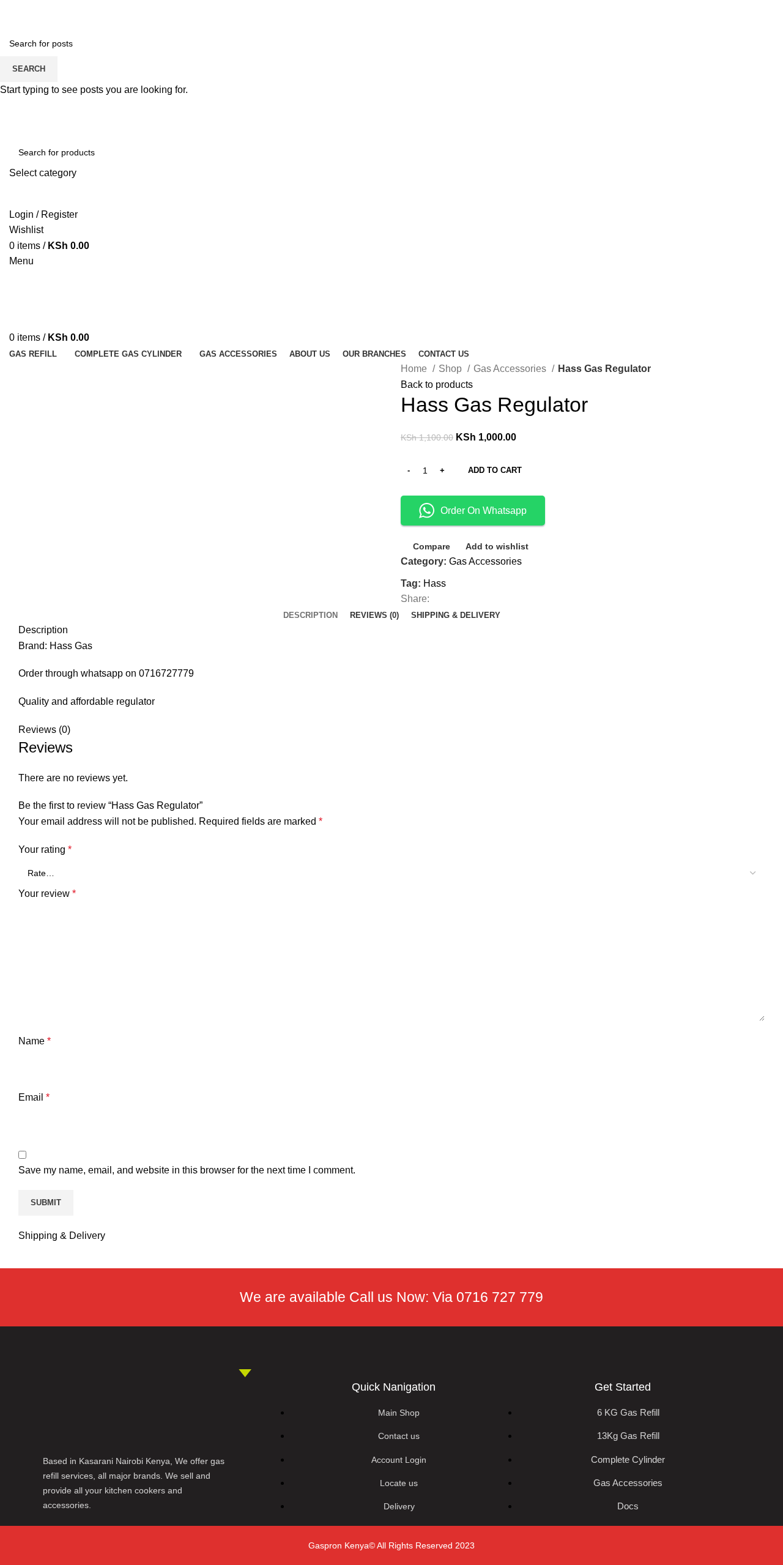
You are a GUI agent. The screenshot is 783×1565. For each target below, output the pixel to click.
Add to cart (495, 470)
